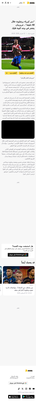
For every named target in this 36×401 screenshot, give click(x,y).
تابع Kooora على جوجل (16, 254)
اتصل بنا (33, 376)
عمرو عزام (31, 33)
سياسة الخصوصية (30, 377)
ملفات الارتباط (14, 376)
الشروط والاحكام (14, 377)
